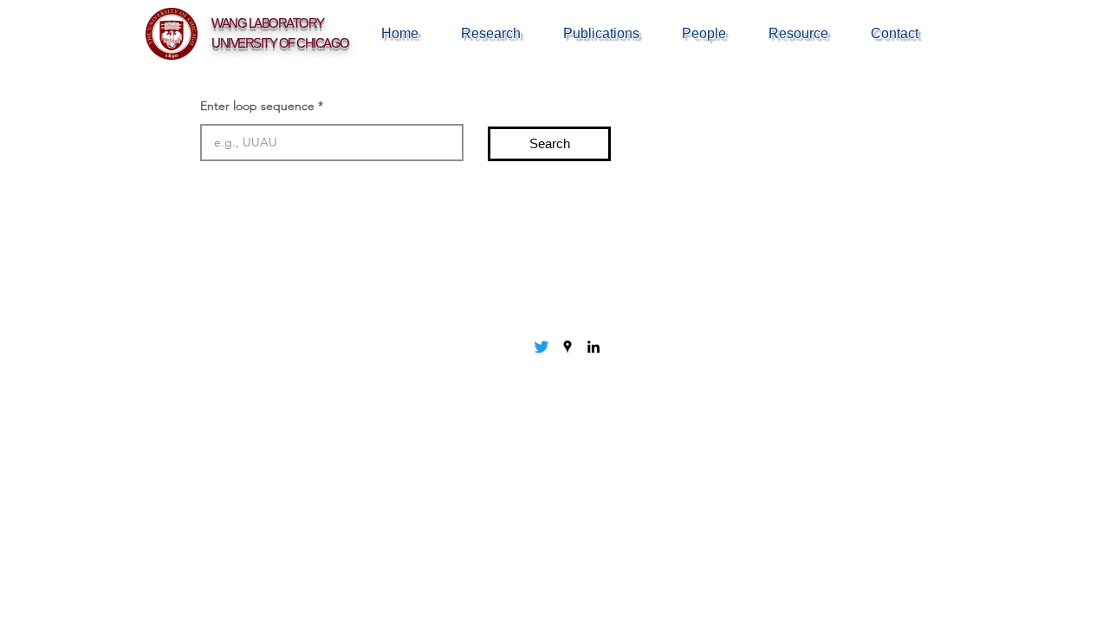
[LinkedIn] (593, 346)
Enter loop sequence (257, 106)
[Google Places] (567, 346)
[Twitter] (541, 346)
